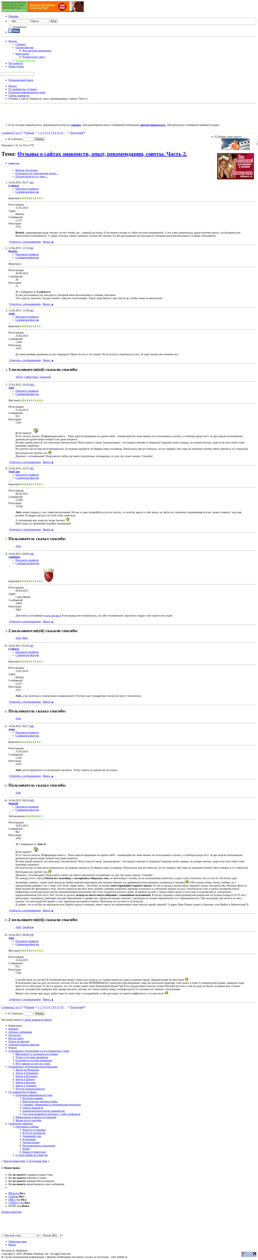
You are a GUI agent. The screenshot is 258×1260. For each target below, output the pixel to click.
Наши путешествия (34, 1151)
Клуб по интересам (33, 1132)
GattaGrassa (31, 376)
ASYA (19, 376)
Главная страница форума (23, 1044)
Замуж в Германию (26, 1073)
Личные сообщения (20, 1031)
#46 (31, 553)
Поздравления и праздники (38, 1145)
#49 (31, 800)
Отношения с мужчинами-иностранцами (33, 1066)
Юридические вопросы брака (40, 1101)
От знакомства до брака (22, 1091)
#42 (31, 248)
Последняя (76, 132)
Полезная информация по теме (33, 1095)
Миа (25, 637)
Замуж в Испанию (26, 1076)
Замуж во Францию (27, 1069)
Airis (18, 546)
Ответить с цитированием (25, 241)
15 (58, 132)
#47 (31, 645)
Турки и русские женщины (31, 1057)
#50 (31, 934)
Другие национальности (30, 1088)
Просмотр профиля (26, 188)
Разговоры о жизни (27, 1126)
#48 (31, 726)
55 (62, 132)
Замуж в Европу (25, 1079)
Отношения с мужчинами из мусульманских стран (38, 1050)
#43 (31, 310)
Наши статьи (16, 66)
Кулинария (28, 1139)
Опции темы (13, 163)
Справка (20, 44)
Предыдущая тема (14, 1161)
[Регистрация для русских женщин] (235, 178)
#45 (31, 468)
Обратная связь (17, 1241)
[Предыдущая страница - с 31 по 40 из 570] (36, 132)
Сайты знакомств (32, 1107)
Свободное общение (20, 1123)
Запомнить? (19, 26)
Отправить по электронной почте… (37, 173)
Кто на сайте (16, 1038)
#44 (31, 384)
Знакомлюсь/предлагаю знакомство (43, 1110)
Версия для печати (26, 170)
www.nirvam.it (52, 615)
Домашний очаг (32, 1136)
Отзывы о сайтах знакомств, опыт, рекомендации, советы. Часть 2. (102, 154)
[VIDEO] (13, 1202)
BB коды (13, 1193)
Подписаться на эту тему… (31, 176)
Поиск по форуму (19, 1041)
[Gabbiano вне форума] (48, 581)
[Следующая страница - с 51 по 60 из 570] (68, 132)
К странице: (16, 138)
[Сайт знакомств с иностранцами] (235, 148)
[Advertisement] (65, 113)
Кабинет (13, 1028)
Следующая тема (37, 1161)
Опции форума (24, 47)
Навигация (22, 53)
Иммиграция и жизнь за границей (35, 1117)
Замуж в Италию (25, 1082)
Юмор (26, 1148)
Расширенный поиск (20, 80)
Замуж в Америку (26, 1085)
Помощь (13, 16)
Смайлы (13, 1196)
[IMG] (12, 1199)
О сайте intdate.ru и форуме (31, 1155)
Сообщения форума (27, 191)
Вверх (48, 241)
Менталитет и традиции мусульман (36, 1054)
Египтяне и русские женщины (33, 1060)
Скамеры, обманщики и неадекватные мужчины (51, 1104)
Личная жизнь (30, 1142)
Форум (12, 41)
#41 (31, 182)
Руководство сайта (33, 56)
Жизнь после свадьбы (28, 1120)
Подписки (14, 1035)
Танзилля (45, 376)
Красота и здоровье (34, 1129)
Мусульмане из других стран (32, 1063)
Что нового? (15, 63)
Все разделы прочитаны (36, 50)
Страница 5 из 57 (11, 132)
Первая (29, 132)
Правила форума (11, 1211)
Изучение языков (32, 1098)
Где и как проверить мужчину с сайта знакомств (51, 1114)
